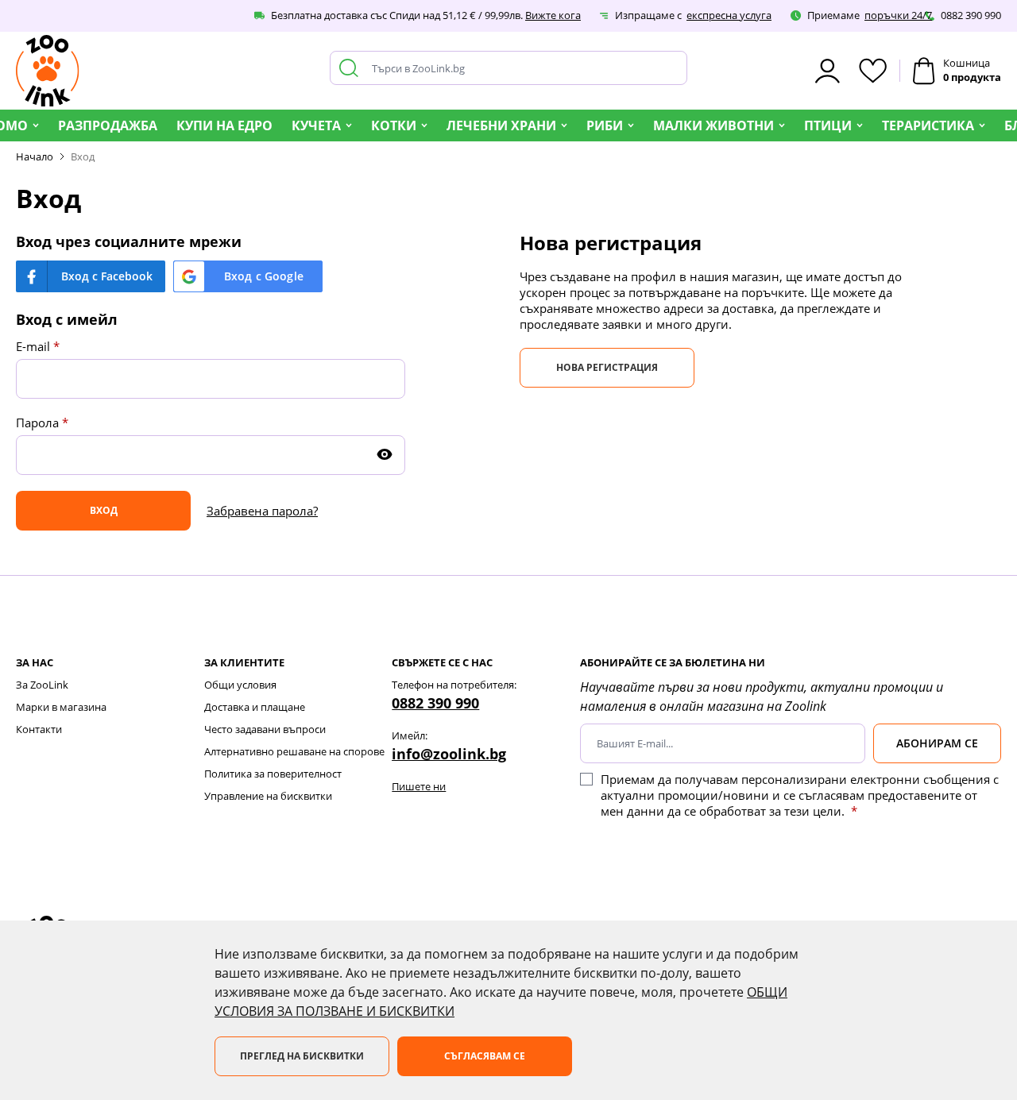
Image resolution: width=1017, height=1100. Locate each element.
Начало (34, 156)
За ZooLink (42, 684)
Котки (393, 125)
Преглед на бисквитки (302, 1056)
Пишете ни (419, 786)
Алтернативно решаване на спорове (294, 751)
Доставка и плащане (254, 707)
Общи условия (240, 684)
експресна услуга (728, 15)
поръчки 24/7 (898, 15)
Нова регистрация (607, 367)
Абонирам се (937, 743)
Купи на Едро (224, 125)
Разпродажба (107, 125)
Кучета (316, 125)
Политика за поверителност (273, 773)
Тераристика (928, 125)
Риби (604, 125)
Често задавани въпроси (265, 729)
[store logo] (47, 70)
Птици (828, 125)
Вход (83, 156)
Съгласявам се (484, 1056)
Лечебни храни (501, 125)
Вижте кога (553, 15)
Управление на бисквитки (268, 796)
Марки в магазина (61, 707)
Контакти (39, 729)
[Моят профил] (827, 71)
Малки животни (713, 125)
